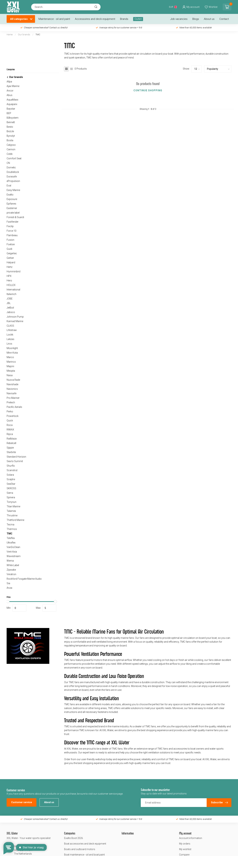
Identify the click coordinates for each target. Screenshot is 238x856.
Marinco (11, 361)
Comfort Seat (14, 158)
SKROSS (11, 488)
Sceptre (11, 479)
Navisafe (11, 393)
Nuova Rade (13, 379)
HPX (9, 276)
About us (209, 19)
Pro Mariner (13, 398)
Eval (9, 185)
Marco (10, 357)
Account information (190, 838)
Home (10, 34)
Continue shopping (147, 90)
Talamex (11, 511)
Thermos (12, 529)
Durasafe (12, 176)
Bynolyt (11, 135)
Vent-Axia (12, 551)
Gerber (10, 258)
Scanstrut (12, 470)
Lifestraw (12, 330)
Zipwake (11, 569)
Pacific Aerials (14, 407)
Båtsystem (12, 117)
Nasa (10, 375)
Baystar (11, 108)
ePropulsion (13, 181)
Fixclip (10, 226)
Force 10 (11, 230)
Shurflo (11, 465)
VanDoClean (13, 547)
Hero (9, 280)
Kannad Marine (15, 321)
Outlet (138, 19)
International (13, 289)
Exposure (12, 199)
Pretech (11, 402)
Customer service (21, 802)
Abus (9, 95)
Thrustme (12, 515)
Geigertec (12, 253)
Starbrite (11, 452)
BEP (9, 113)
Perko (10, 411)
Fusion (10, 239)
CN (8, 163)
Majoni (10, 366)
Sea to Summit (15, 461)
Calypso (11, 144)
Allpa (9, 81)
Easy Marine (13, 190)
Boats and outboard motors (79, 849)
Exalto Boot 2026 (73, 838)
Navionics (12, 388)
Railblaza (12, 438)
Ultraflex (11, 542)
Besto (10, 126)
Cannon (11, 149)
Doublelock (13, 172)
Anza (9, 587)
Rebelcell (11, 443)
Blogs (195, 19)
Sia (8, 583)
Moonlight (12, 348)
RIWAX (10, 429)
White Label (13, 565)
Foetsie (11, 244)
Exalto (10, 194)
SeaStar (11, 483)
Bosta (10, 140)
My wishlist (185, 849)
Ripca (10, 434)
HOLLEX (11, 285)
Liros (9, 343)
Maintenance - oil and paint (54, 19)
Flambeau (12, 235)
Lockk (10, 334)
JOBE (10, 298)
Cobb (10, 154)
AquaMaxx (12, 99)
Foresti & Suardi (15, 217)
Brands (124, 19)
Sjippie (10, 447)
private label (13, 212)
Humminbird (13, 271)
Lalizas (10, 339)
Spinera (11, 497)
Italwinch (11, 294)
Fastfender (12, 221)
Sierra (10, 492)
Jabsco (11, 312)
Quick (10, 420)
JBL (9, 303)
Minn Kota (12, 352)
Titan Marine (13, 506)
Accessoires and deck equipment (95, 19)
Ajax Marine (13, 86)
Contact (224, 19)
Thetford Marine (15, 520)
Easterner (12, 208)
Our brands (24, 34)
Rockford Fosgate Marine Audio (24, 578)
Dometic (11, 167)
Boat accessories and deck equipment (85, 843)
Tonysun (11, 502)
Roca (10, 425)
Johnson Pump (15, 316)
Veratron (11, 574)
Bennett (11, 122)
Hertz (9, 267)
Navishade (12, 384)
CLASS (10, 325)
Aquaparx (12, 104)
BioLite (10, 131)
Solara (10, 474)
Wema (10, 560)
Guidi (9, 248)
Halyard (11, 262)
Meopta (11, 370)
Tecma (10, 524)
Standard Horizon (16, 456)
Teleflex (11, 538)
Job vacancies (178, 19)
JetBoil (10, 307)
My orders (184, 843)
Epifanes (11, 203)
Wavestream (14, 556)
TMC (38, 34)
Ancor (10, 90)
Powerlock (12, 416)
